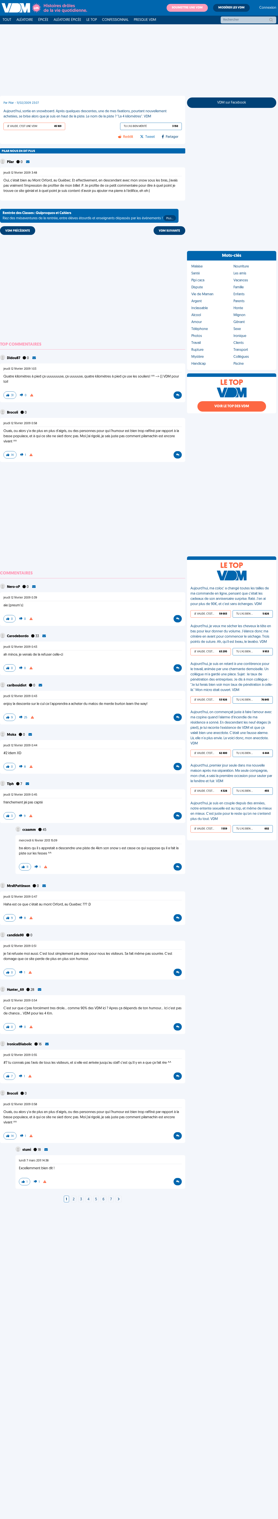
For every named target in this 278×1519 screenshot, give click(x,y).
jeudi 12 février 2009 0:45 (20, 795)
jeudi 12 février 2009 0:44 (20, 745)
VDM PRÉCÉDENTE (17, 231)
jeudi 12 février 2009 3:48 (20, 173)
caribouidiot (17, 685)
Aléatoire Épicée (67, 20)
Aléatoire (25, 20)
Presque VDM (145, 20)
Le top (91, 20)
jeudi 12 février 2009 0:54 (20, 1000)
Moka (12, 735)
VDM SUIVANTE (169, 231)
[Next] (118, 1199)
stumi (27, 1150)
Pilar (11, 162)
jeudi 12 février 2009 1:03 (19, 369)
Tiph (10, 784)
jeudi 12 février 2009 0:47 (20, 897)
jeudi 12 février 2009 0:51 (19, 946)
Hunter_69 (16, 990)
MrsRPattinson (19, 886)
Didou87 (14, 358)
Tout (7, 20)
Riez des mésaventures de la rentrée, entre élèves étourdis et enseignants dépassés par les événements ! (88, 215)
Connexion (267, 8)
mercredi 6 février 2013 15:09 (38, 840)
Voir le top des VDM (231, 406)
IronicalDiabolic (20, 1044)
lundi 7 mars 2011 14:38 (34, 1160)
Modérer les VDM (231, 7)
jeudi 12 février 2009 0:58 (20, 423)
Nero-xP (14, 587)
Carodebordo (18, 636)
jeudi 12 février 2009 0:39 (20, 597)
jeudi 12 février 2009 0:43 (20, 647)
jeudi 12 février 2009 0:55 (20, 1055)
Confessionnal (115, 20)
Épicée (43, 20)
